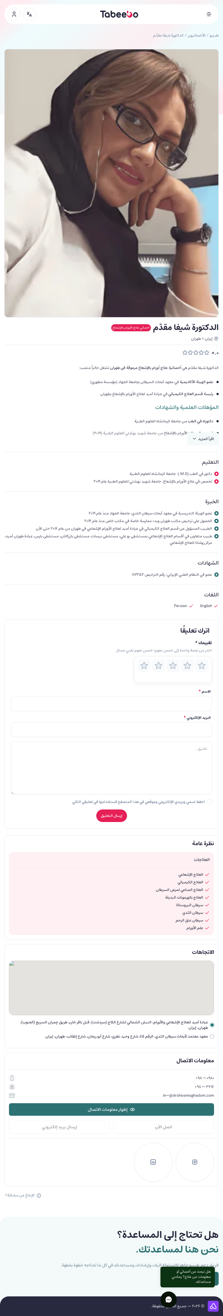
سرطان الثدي (192, 912)
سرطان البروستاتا (189, 905)
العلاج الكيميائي (190, 882)
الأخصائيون (197, 35)
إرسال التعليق (111, 815)
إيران (209, 338)
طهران (196, 338)
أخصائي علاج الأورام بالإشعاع (131, 327)
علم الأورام (195, 928)
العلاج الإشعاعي (190, 874)
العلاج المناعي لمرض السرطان (179, 890)
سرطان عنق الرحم (189, 920)
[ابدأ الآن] (14, 14)
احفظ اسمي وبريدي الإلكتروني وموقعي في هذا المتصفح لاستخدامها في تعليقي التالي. (138, 802)
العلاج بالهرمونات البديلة (184, 897)
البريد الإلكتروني (197, 717)
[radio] (144, 665)
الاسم (205, 691)
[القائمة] (208, 14)
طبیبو (214, 35)
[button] (168, 1299)
